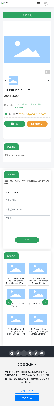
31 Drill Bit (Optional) (38, 303)
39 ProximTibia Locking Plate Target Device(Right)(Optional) (38, 282)
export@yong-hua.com (32, 114)
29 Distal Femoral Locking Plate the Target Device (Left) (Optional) (15, 332)
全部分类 (27, 15)
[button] (9, 302)
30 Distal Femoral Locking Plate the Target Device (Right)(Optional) (16, 282)
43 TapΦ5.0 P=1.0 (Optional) (16, 304)
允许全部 (27, 398)
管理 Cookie (27, 390)
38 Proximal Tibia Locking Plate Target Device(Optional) (38, 331)
